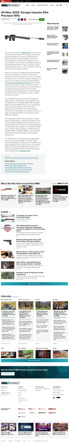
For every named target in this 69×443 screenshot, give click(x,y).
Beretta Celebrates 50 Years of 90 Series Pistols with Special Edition (28, 240)
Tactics (40, 317)
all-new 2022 (36, 158)
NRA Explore (38, 390)
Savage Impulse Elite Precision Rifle (18, 157)
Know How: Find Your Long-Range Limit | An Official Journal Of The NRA (8, 313)
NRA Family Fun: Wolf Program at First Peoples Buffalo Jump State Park (30, 253)
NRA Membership (56, 388)
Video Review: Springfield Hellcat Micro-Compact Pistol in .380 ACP (28, 263)
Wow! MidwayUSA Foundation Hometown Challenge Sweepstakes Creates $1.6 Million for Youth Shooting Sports (30, 228)
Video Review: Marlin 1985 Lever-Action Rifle (18, 167)
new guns (30, 158)
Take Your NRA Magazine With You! (7, 433)
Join (14, 1)
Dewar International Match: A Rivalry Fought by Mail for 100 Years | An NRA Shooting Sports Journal (25, 323)
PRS (27, 157)
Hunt (27, 319)
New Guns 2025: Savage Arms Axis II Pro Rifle (18, 170)
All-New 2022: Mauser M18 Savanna (15, 165)
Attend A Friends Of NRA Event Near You (59, 433)
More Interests (15, 296)
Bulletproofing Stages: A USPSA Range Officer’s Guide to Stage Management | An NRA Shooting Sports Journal (8, 336)
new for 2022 (25, 158)
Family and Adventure (22, 390)
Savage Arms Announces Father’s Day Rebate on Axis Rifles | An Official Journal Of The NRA (60, 198)
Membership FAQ (56, 392)
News (27, 5)
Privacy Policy (3, 440)
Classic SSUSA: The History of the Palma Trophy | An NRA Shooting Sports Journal (25, 330)
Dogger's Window (58, 317)
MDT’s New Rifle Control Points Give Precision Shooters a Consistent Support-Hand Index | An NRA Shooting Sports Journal (25, 199)
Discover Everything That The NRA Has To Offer (42, 434)
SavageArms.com (25, 151)
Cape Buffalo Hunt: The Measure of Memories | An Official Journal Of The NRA (25, 314)
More (10, 212)
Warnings (24, 440)
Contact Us (3, 388)
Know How (4, 317)
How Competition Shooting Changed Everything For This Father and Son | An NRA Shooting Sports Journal (25, 336)
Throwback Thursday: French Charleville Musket (27, 216)
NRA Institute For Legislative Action (43, 388)
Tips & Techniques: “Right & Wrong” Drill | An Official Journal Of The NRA (43, 321)
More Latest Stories (39, 284)
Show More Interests (42, 360)
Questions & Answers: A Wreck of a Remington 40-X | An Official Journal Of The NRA (8, 197)
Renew (17, 1)
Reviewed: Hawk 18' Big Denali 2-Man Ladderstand (30, 273)
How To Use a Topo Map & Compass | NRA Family (42, 326)
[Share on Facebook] (18, 19)
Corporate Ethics (18, 440)
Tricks (43, 317)
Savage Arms (7, 157)
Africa (29, 319)
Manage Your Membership (58, 394)
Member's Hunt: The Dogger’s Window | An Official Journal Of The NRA (60, 313)
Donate (21, 1)
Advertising (3, 390)
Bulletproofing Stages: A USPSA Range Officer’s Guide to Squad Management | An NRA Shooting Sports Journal (8, 322)
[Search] (66, 5)
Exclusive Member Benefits (58, 390)
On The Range (7, 19)
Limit (13, 317)
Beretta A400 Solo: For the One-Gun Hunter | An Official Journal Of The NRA (60, 322)
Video (20, 269)
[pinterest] (24, 19)
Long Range (9, 317)
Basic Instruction (42, 5)
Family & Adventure (23, 221)
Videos (33, 5)
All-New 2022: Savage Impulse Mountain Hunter (19, 163)
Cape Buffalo (22, 319)
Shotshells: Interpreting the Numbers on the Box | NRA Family (42, 331)
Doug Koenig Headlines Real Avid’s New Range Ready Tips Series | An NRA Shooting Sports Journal (8, 329)
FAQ (29, 440)
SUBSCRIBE (7, 374)
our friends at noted (18, 83)
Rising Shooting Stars (42, 348)
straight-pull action (9, 158)
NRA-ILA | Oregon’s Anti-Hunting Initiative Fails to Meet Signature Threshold (59, 328)
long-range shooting (33, 157)
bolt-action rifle (18, 158)
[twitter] (21, 19)
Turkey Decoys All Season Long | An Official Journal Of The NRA (42, 313)
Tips (37, 317)
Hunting (21, 279)
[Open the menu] (61, 5)
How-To (52, 5)
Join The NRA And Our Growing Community (25, 433)
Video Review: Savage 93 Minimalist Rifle (17, 172)
